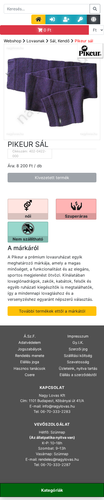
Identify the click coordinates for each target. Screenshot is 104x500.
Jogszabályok (30, 349)
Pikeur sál (84, 40)
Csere (30, 375)
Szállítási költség (78, 355)
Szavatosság (78, 362)
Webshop (12, 40)
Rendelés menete (29, 355)
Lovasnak (36, 40)
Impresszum (78, 336)
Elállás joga (29, 362)
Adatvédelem (29, 342)
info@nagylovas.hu (58, 406)
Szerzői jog (78, 349)
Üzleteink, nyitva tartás (78, 368)
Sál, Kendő (60, 40)
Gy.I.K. (78, 342)
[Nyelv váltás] (93, 19)
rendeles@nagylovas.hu (58, 459)
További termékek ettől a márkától (52, 311)
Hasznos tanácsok (29, 368)
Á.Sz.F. (30, 336)
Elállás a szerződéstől (78, 375)
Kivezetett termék (52, 177)
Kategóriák (52, 490)
